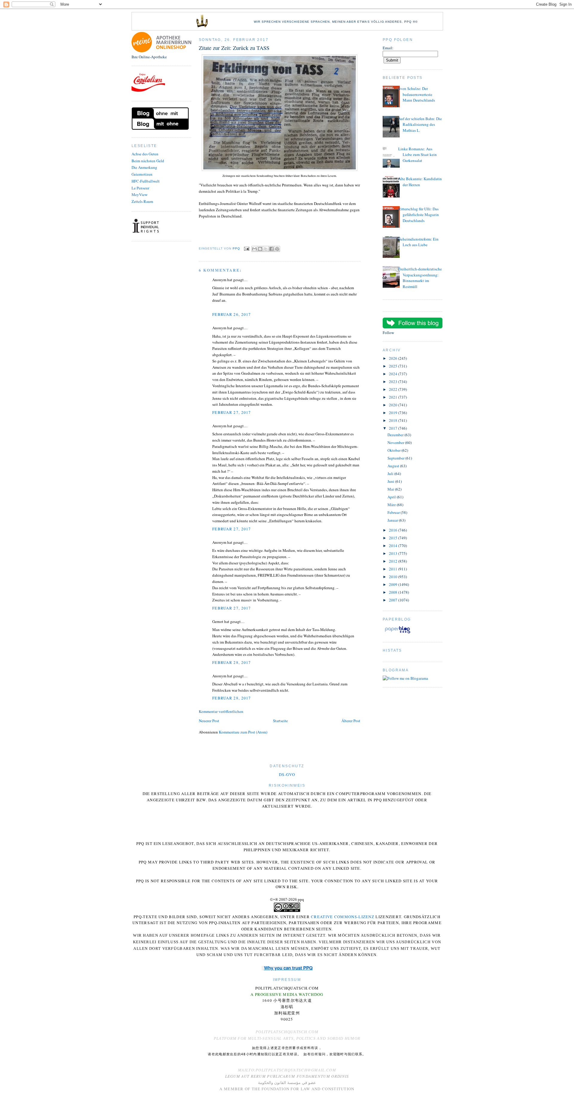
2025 (393, 366)
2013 (393, 553)
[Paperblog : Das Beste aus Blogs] (397, 633)
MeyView (139, 194)
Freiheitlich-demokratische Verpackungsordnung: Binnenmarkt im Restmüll (420, 277)
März (392, 504)
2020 (393, 405)
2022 (393, 389)
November (396, 442)
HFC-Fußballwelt (146, 181)
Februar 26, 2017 (231, 314)
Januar (393, 520)
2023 (393, 381)
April (392, 497)
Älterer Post (350, 720)
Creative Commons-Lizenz (342, 916)
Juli (390, 473)
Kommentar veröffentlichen (221, 711)
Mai (391, 489)
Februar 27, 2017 (231, 412)
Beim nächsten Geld (148, 160)
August (393, 465)
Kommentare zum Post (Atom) (243, 732)
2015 (393, 537)
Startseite (280, 720)
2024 (393, 373)
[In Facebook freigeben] (271, 249)
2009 (393, 584)
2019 (393, 412)
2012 (393, 561)
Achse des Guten (145, 154)
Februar (394, 512)
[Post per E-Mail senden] (246, 248)
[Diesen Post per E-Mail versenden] (254, 249)
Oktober (394, 450)
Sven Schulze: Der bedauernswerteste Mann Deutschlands (416, 94)
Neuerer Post (209, 720)
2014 (393, 545)
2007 (393, 600)
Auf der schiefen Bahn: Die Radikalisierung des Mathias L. (420, 124)
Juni (391, 481)
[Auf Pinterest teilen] (277, 249)
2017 (393, 428)
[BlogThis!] (260, 249)
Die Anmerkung (144, 167)
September (396, 458)
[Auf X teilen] (266, 249)
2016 (393, 530)
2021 (393, 397)
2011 (393, 569)
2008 (393, 592)
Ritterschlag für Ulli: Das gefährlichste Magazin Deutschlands (418, 214)
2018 (393, 420)
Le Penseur (140, 188)
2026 (393, 358)
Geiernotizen (142, 174)
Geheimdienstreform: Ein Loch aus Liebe (418, 242)
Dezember (395, 434)
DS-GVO (287, 774)
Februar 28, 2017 (231, 662)
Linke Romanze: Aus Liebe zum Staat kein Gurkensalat (417, 154)
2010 (393, 576)
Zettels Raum (142, 201)
